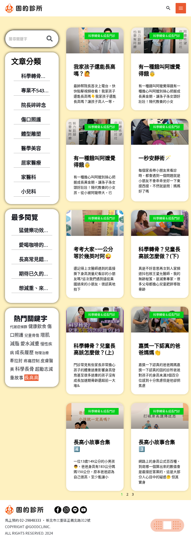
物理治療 (42, 352)
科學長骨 (24, 369)
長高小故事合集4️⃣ (92, 445)
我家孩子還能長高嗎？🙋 (94, 70)
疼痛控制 (32, 361)
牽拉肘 (16, 361)
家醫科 (28, 177)
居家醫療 (31, 162)
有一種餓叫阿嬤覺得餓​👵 (94, 161)
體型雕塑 (31, 134)
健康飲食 (37, 326)
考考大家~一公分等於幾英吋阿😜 (93, 252)
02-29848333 (30, 520)
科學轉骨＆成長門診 (43, 76)
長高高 (31, 377)
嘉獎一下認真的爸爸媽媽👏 (159, 349)
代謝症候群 (18, 326)
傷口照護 (31, 119)
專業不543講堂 (37, 90)
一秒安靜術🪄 (155, 157)
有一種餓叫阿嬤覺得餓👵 (159, 70)
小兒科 (28, 191)
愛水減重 (29, 343)
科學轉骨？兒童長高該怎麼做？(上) (94, 349)
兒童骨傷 (31, 335)
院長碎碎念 (33, 105)
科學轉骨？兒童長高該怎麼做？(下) (159, 252)
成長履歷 (24, 352)
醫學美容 (31, 148)
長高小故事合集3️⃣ (157, 445)
